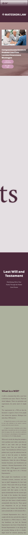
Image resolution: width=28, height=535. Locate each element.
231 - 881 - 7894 (7, 66)
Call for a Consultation (7, 61)
